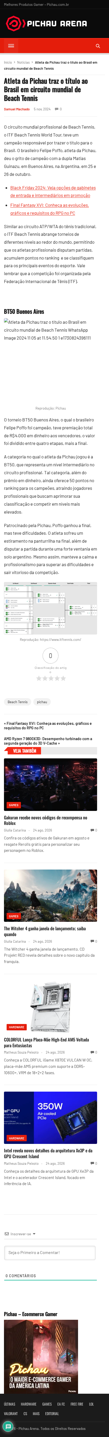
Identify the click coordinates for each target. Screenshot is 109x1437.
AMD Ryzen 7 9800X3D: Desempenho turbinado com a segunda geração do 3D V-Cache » (48, 740)
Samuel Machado (17, 109)
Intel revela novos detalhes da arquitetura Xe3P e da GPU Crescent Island (48, 1153)
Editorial (52, 1413)
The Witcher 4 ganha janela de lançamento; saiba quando (45, 931)
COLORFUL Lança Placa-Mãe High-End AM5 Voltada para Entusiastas (46, 1042)
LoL (91, 1404)
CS (25, 1413)
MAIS (36, 1413)
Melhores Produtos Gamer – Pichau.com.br (36, 4)
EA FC (61, 1404)
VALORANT (11, 1413)
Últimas (9, 1404)
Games (14, 805)
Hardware (16, 1027)
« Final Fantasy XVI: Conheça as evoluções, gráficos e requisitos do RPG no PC (48, 725)
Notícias (23, 62)
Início (8, 62)
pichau (42, 702)
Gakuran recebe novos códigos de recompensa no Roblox (45, 820)
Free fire (77, 1404)
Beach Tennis (18, 702)
